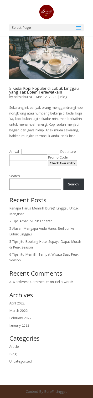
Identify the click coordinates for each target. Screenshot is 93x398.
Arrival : (15, 151)
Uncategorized (20, 361)
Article (14, 346)
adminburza (23, 97)
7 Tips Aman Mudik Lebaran (30, 221)
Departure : (69, 151)
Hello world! (64, 281)
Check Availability (62, 163)
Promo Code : (58, 157)
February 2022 (20, 318)
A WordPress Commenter (29, 281)
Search (14, 176)
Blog (63, 97)
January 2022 (19, 325)
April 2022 (17, 303)
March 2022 (18, 310)
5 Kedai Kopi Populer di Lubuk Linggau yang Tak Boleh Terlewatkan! (44, 90)
